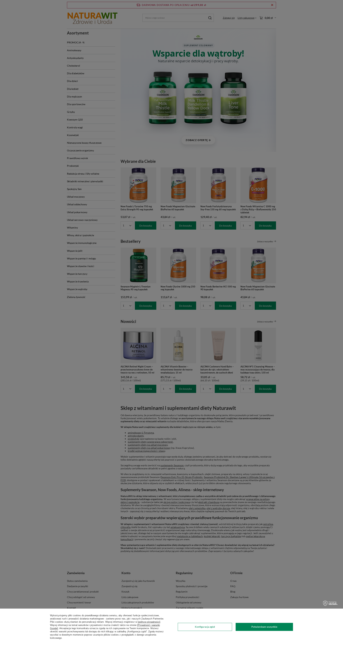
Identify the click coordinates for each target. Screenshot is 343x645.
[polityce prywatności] (149, 622)
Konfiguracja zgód (205, 626)
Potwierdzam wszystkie (264, 626)
